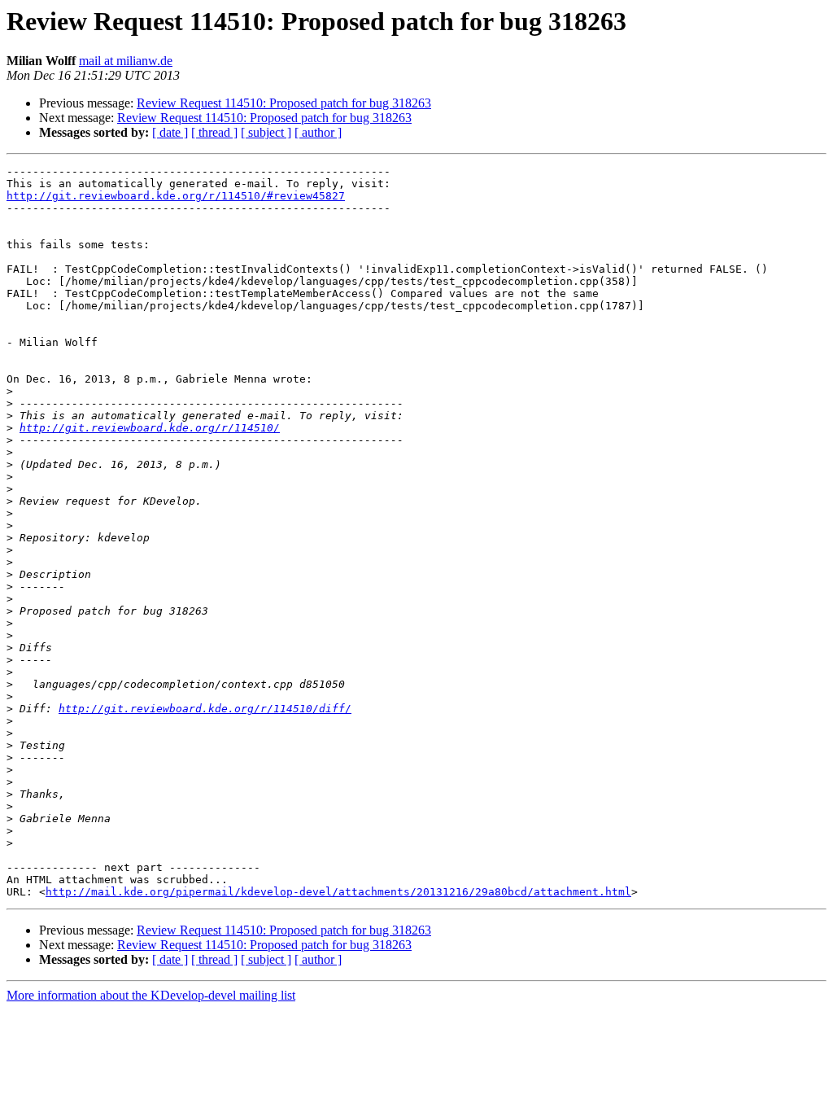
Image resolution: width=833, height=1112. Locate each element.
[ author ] (318, 132)
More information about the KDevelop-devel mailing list (151, 995)
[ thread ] (214, 132)
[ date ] (170, 132)
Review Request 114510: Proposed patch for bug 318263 (284, 103)
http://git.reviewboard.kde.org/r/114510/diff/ (205, 709)
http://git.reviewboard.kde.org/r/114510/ (150, 428)
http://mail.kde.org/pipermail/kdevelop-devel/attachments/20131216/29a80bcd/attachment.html (338, 892)
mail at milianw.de (125, 61)
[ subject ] (266, 132)
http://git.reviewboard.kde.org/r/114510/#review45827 (176, 196)
